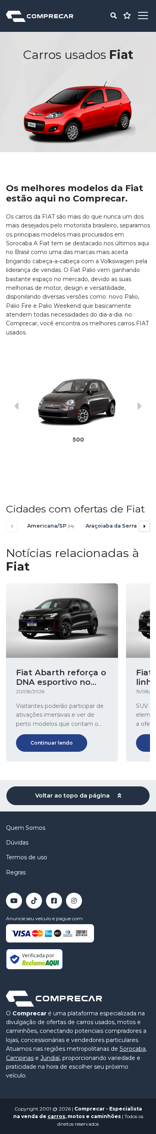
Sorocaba (133, 1048)
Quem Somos (25, 827)
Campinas (20, 1058)
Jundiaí (50, 1058)
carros (56, 1116)
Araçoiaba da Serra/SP (110, 526)
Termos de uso (26, 857)
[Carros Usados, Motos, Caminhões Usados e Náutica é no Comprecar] (39, 16)
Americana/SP (50, 526)
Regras (16, 872)
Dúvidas (17, 842)
